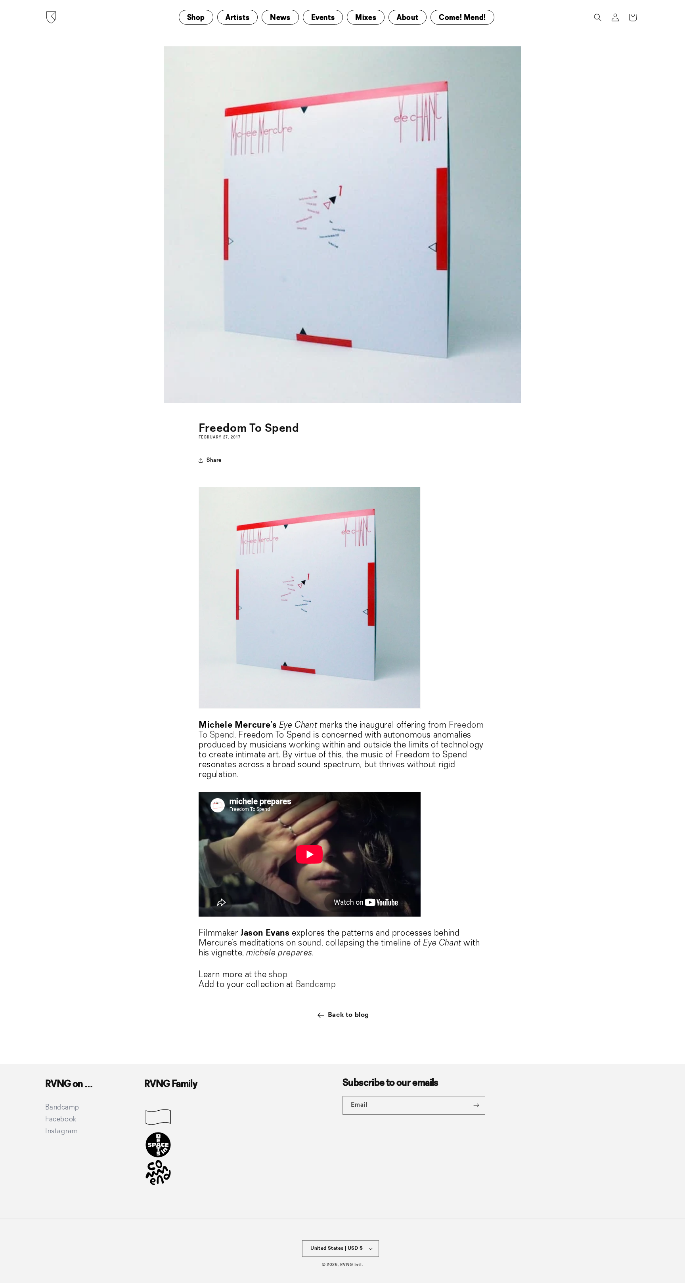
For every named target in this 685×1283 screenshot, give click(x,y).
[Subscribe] (476, 1105)
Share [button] (214, 460)
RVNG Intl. (351, 1265)
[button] (598, 17)
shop (276, 974)
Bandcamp (316, 984)
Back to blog (348, 1014)
